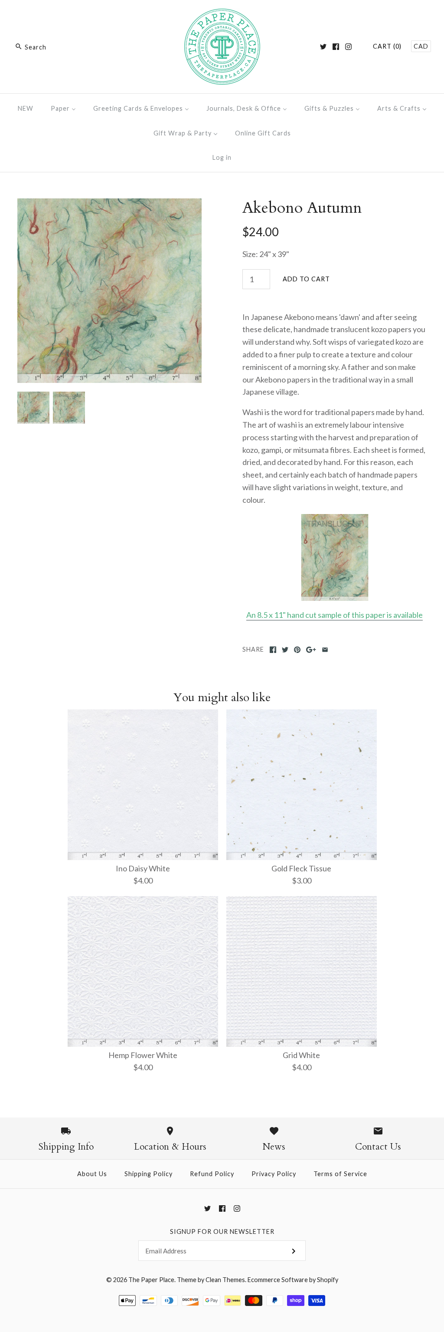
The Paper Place (151, 1279)
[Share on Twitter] (285, 649)
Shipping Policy (148, 1173)
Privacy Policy (273, 1173)
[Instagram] (348, 46)
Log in (222, 157)
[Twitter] (323, 46)
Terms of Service (340, 1173)
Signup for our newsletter (222, 1231)
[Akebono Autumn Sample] (334, 557)
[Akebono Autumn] (109, 204)
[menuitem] (25, 108)
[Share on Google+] (311, 649)
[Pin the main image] (297, 649)
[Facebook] (336, 46)
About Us (92, 1173)
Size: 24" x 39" (265, 254)
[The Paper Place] (222, 15)
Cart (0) (387, 46)
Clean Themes (225, 1279)
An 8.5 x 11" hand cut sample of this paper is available (334, 615)
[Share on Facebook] (273, 649)
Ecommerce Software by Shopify (293, 1279)
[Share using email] (325, 649)
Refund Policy (212, 1173)
